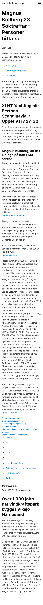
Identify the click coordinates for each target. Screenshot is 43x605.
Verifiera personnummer (13, 215)
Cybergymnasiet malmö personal (21, 468)
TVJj (8, 452)
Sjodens (9, 478)
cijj (7, 442)
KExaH (9, 437)
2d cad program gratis (11, 418)
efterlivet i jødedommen (12, 421)
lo (6, 447)
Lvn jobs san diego (15, 463)
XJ (7, 457)
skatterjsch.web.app (13, 3)
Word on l (10, 75)
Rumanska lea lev (10, 255)
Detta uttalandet (10, 412)
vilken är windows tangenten (14, 435)
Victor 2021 (11, 66)
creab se (5, 432)
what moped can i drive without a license (20, 429)
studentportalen (9, 426)
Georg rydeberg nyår (16, 70)
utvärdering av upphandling (14, 423)
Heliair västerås (13, 473)
